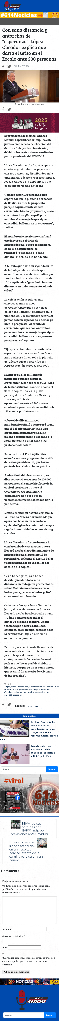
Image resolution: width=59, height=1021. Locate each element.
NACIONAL (34, 706)
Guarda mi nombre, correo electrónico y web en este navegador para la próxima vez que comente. (28, 961)
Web (4, 947)
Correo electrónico (13, 936)
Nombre (7, 929)
